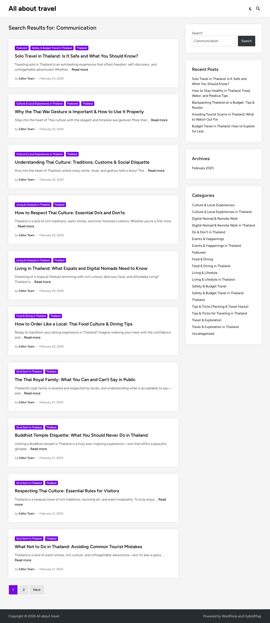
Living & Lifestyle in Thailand (33, 204)
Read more (80, 69)
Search (197, 33)
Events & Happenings (208, 239)
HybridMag (252, 616)
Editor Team (26, 78)
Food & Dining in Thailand (31, 315)
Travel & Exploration (206, 320)
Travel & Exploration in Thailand (215, 327)
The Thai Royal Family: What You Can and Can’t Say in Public (75, 379)
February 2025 (203, 168)
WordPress (229, 616)
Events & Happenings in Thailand (216, 246)
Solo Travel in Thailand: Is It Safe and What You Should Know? (76, 56)
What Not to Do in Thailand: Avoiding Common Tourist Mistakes (78, 546)
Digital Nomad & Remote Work (215, 219)
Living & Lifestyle (204, 273)
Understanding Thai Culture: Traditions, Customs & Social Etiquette (82, 162)
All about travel (32, 8)
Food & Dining (202, 259)
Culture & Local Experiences (213, 205)
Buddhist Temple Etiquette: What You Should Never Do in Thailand (81, 435)
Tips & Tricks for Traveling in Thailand (219, 313)
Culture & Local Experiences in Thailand (39, 103)
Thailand (82, 48)
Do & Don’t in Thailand (29, 371)
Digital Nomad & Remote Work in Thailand (223, 225)
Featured (21, 48)
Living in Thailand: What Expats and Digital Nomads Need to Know (81, 268)
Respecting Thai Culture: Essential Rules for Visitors (67, 490)
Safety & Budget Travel (209, 286)
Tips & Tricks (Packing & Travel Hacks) (220, 307)
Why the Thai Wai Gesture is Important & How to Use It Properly (79, 111)
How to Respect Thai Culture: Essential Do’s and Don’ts (70, 212)
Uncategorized (203, 334)
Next (36, 590)
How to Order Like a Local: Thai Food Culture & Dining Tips (73, 324)
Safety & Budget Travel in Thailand (52, 48)
